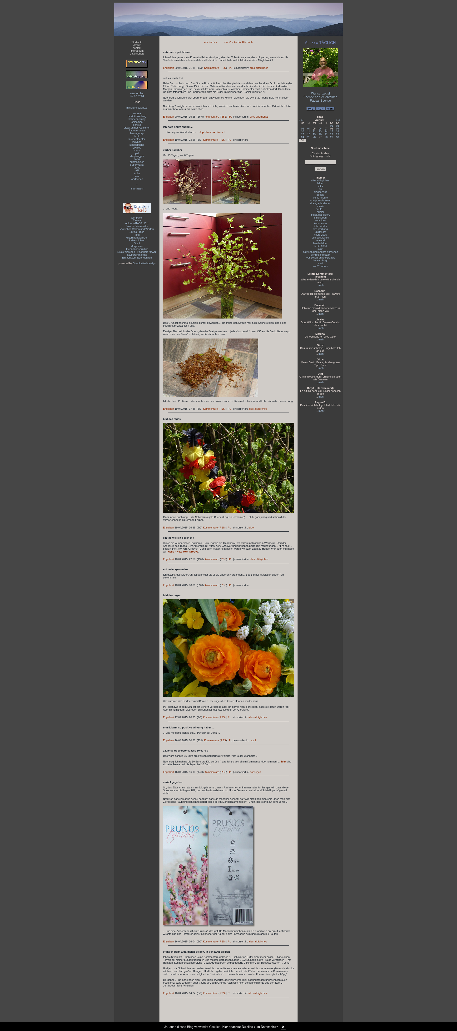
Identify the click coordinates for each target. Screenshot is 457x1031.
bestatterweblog (137, 116)
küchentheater (137, 139)
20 (320, 134)
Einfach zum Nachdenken (137, 257)
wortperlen (137, 179)
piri (137, 153)
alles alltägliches (259, 67)
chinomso (137, 121)
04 (308, 128)
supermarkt (137, 164)
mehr (321, 285)
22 (331, 134)
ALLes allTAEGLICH (137, 223)
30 (337, 137)
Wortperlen (137, 217)
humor (320, 211)
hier (283, 761)
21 (326, 134)
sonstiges (255, 772)
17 (302, 134)
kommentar (320, 223)
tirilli (137, 170)
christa (137, 124)
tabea (137, 167)
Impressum (137, 50)
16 (337, 131)
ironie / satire (320, 197)
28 (326, 137)
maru (137, 150)
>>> (338, 120)
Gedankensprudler (137, 249)
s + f (320, 263)
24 (302, 137)
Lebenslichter (137, 240)
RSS (223, 67)
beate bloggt (320, 260)
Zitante (137, 220)
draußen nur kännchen (137, 127)
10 (302, 131)
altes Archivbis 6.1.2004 (137, 95)
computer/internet (320, 200)
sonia (137, 159)
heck (137, 136)
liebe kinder (320, 226)
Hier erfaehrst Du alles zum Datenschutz (250, 1027)
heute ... (320, 209)
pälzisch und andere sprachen (320, 251)
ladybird (136, 141)
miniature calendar (137, 107)
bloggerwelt (320, 191)
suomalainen (137, 161)
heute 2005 (320, 234)
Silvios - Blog (136, 231)
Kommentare (211, 67)
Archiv (137, 45)
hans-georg (137, 133)
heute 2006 (320, 246)
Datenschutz (136, 53)
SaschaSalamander (137, 226)
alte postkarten (320, 237)
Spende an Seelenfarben (320, 97)
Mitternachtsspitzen (137, 237)
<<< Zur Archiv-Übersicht (238, 42)
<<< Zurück (210, 42)
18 (308, 134)
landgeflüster (136, 144)
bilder (251, 527)
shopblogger (137, 156)
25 (308, 137)
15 (331, 131)
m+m (320, 249)
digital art (320, 231)
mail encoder (137, 189)
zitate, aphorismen (320, 203)
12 (314, 131)
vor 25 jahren (320, 266)
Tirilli (136, 234)
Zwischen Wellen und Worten (137, 229)
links (320, 186)
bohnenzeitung (137, 119)
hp (320, 189)
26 (314, 137)
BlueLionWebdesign (144, 263)
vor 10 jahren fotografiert (320, 257)
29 (331, 137)
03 (302, 128)
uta (137, 176)
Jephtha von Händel (211, 132)
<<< (301, 120)
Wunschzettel (320, 93)
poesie (320, 194)
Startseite (136, 42)
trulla (137, 173)
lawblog (137, 147)
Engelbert (168, 67)
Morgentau (137, 246)
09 (337, 128)
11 (308, 131)
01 (331, 125)
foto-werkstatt (137, 130)
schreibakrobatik (320, 254)
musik (253, 740)
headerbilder (320, 243)
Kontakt (137, 47)
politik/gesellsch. (320, 214)
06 (320, 128)
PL (230, 67)
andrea (137, 113)
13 (320, 131)
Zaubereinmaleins (137, 254)
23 (337, 134)
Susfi (137, 243)
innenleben (320, 217)
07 (326, 128)
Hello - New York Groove (183, 551)
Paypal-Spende (320, 100)
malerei (320, 240)
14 (326, 131)
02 (337, 125)
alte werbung (320, 229)
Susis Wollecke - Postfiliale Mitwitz (137, 251)
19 (314, 134)
